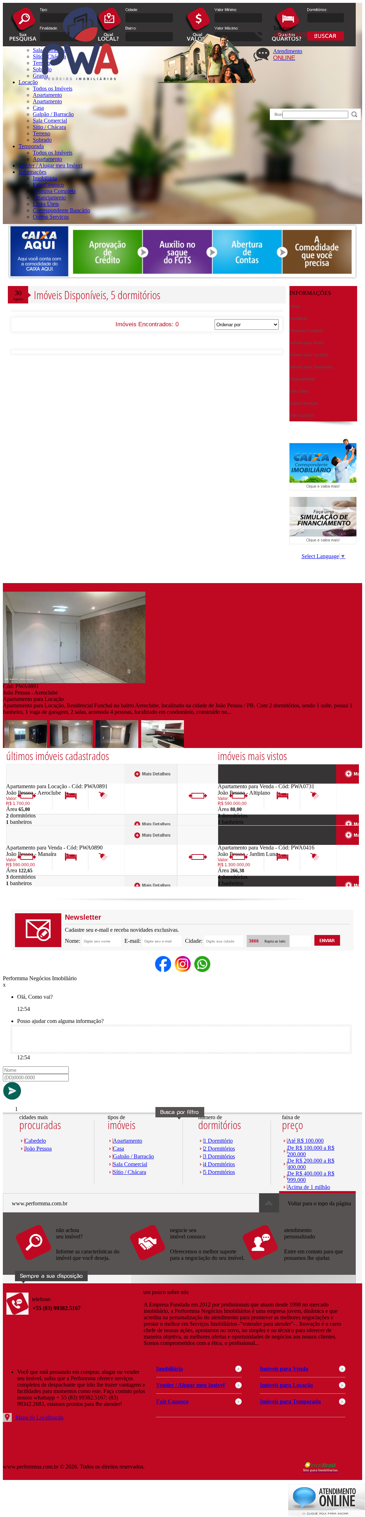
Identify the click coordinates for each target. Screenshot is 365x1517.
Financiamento (49, 197)
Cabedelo (35, 1141)
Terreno (41, 133)
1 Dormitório (218, 1141)
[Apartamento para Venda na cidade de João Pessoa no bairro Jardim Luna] (244, 843)
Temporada (31, 146)
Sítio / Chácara (49, 127)
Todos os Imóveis (52, 153)
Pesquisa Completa (54, 191)
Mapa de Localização (39, 1417)
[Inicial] (80, 90)
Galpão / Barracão (53, 114)
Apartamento (47, 95)
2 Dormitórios (219, 1148)
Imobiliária (45, 178)
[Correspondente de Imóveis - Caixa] (322, 488)
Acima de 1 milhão (308, 1187)
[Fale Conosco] (72, 1264)
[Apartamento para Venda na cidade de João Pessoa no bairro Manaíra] (32, 843)
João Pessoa (38, 1148)
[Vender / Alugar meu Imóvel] (186, 1264)
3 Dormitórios (219, 1156)
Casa (38, 108)
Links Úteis (46, 204)
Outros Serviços (51, 217)
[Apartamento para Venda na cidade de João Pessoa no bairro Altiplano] (244, 781)
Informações (32, 172)
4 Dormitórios (219, 1164)
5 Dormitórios (219, 1172)
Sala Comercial (50, 121)
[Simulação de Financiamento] (322, 542)
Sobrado (42, 140)
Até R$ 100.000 (305, 1141)
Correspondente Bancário (61, 210)
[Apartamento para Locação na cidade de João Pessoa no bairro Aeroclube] (74, 681)
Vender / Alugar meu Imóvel (50, 165)
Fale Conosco (48, 185)
